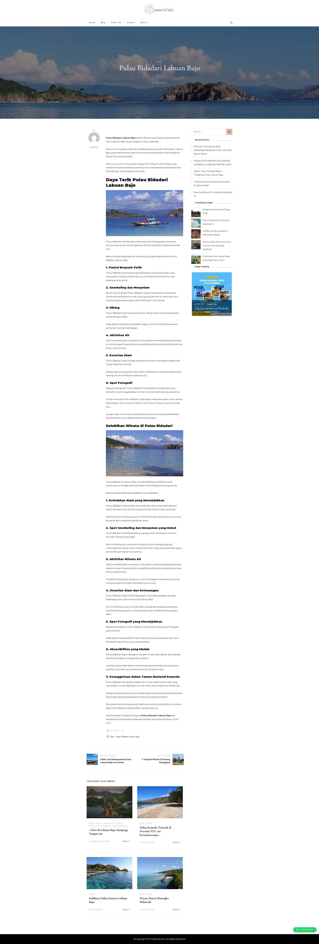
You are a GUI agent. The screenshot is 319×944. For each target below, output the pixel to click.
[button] (305, 929)
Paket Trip (116, 22)
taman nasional (120, 826)
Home (92, 22)
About (143, 22)
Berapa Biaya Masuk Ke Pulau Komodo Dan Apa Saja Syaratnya (217, 245)
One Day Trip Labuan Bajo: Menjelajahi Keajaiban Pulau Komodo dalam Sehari (213, 150)
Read (125, 841)
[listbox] (211, 294)
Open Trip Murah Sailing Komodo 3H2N (212, 310)
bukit (98, 823)
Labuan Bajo (108, 823)
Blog (103, 22)
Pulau (159, 61)
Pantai (119, 823)
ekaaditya (94, 147)
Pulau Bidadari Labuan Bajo (127, 737)
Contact (131, 22)
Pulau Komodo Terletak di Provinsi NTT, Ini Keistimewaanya (155, 831)
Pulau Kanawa (104, 826)
